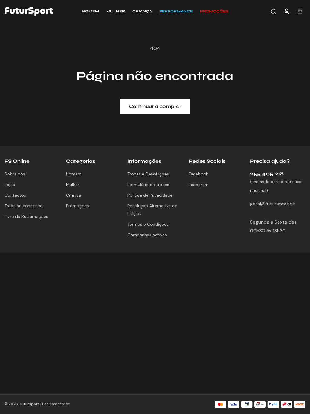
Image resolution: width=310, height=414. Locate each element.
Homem (74, 174)
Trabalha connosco (24, 206)
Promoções (77, 206)
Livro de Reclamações (26, 216)
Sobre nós (15, 174)
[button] (214, 11)
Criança (73, 195)
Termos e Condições (148, 224)
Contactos (15, 195)
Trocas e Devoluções (148, 174)
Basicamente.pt (56, 404)
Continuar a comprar (155, 106)
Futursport (29, 404)
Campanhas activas (147, 235)
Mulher (72, 184)
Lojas (10, 184)
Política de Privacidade (150, 195)
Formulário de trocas (148, 184)
